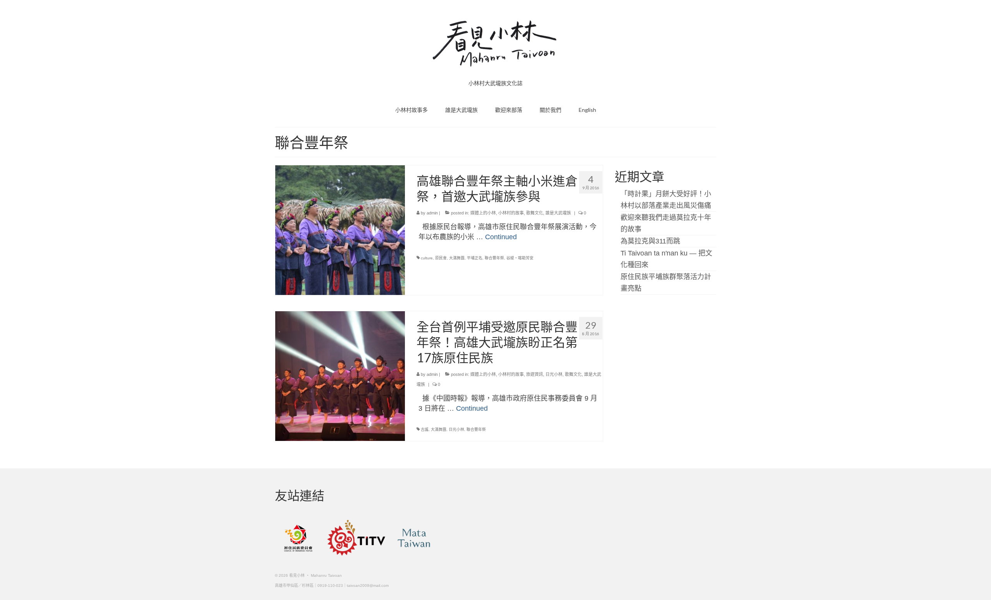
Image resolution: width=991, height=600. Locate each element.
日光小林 (553, 374)
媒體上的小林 (483, 213)
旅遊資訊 (534, 374)
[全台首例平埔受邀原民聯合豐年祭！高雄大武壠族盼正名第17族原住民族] (340, 375)
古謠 (425, 429)
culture (427, 258)
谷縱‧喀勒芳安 (519, 258)
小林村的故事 (511, 213)
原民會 (441, 258)
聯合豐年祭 (494, 258)
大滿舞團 (457, 258)
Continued (501, 237)
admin (432, 213)
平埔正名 (474, 258)
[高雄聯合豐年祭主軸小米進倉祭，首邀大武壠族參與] (340, 229)
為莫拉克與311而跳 (650, 241)
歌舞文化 (534, 213)
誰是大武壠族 (558, 213)
